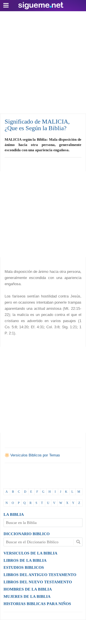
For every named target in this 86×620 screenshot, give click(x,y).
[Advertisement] (43, 61)
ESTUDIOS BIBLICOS (24, 567)
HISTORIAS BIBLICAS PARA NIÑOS (37, 604)
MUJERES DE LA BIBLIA (27, 596)
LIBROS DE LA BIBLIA (25, 560)
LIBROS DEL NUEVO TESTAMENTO (38, 582)
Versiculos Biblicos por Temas (35, 455)
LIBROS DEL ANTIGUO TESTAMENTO (40, 575)
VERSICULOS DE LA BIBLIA (30, 553)
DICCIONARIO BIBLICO (27, 534)
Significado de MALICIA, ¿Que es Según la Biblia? (37, 124)
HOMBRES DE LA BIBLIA (28, 589)
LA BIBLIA (14, 514)
